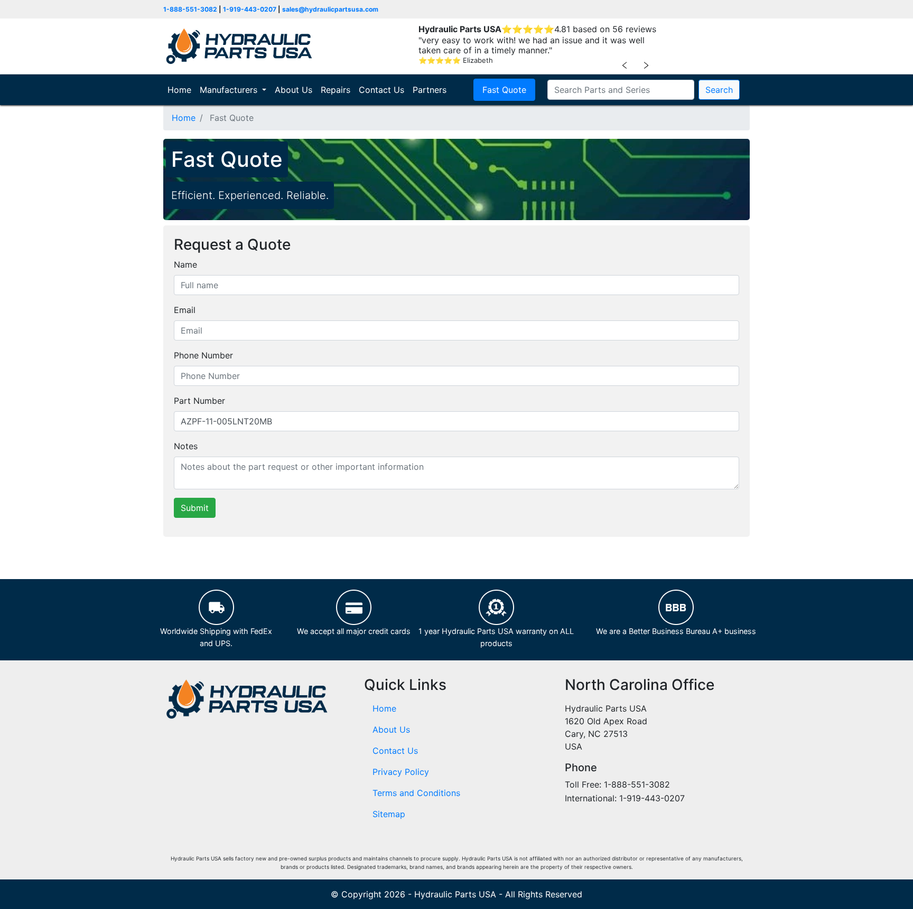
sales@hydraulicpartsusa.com (330, 9)
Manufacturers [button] (230, 89)
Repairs (335, 89)
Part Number (199, 400)
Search (719, 89)
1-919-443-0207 (249, 9)
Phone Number (203, 355)
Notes (186, 446)
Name (185, 264)
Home (181, 89)
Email (184, 310)
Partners (429, 89)
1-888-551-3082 (190, 9)
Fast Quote (504, 89)
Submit (195, 508)
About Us (293, 89)
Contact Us (381, 89)
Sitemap (388, 814)
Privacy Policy (400, 771)
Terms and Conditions (416, 793)
